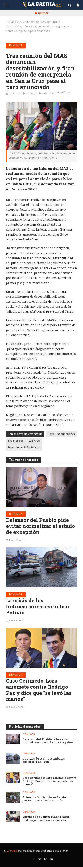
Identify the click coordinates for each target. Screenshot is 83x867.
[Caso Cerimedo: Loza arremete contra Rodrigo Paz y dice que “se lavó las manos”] (41, 648)
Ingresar (42, 13)
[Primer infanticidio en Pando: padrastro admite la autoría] (13, 797)
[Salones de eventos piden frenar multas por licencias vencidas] (13, 816)
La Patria (14, 93)
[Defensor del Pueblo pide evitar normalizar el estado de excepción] (41, 487)
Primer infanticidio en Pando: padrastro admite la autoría (44, 799)
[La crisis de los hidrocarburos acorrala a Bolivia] (41, 567)
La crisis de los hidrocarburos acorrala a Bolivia (37, 606)
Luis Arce (34, 441)
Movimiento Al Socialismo (24, 447)
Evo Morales (15, 441)
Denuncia (15, 45)
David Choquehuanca (61, 434)
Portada (11, 22)
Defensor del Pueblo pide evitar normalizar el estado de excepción (40, 526)
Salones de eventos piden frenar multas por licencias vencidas (46, 818)
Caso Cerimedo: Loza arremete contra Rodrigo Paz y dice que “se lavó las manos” (39, 690)
